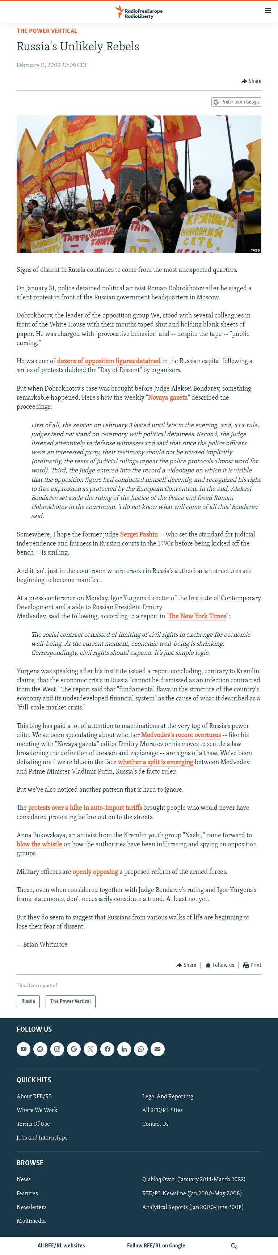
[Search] (234, 1246)
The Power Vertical (47, 31)
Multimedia (31, 1221)
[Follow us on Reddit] (40, 1049)
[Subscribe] (157, 1049)
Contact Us (155, 1124)
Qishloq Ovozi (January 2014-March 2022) (194, 1180)
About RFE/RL (34, 1097)
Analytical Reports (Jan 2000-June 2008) (193, 1207)
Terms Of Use (33, 1124)
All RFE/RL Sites (162, 1110)
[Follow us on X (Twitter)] (90, 1049)
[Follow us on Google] (74, 1049)
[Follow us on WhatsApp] (141, 1049)
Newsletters (32, 1207)
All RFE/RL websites (61, 1246)
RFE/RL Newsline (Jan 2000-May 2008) (192, 1193)
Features (27, 1193)
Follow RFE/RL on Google (156, 1246)
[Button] (251, 81)
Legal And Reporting (167, 1097)
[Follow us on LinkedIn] (124, 1049)
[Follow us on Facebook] (107, 1049)
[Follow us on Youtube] (23, 1049)
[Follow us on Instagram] (57, 1049)
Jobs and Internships (42, 1138)
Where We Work (37, 1110)
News (24, 1180)
